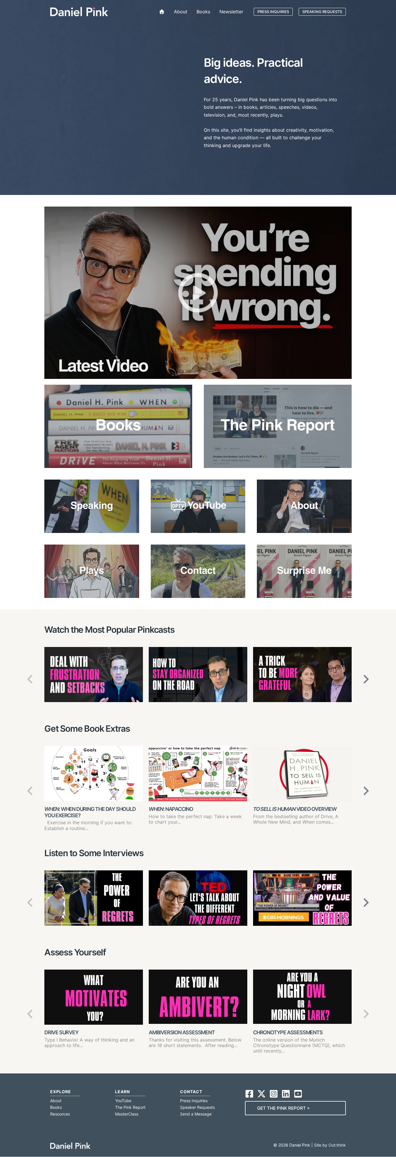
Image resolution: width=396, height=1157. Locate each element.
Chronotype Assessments (288, 1032)
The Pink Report (130, 1107)
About (55, 1100)
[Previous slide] (30, 679)
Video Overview (295, 809)
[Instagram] (273, 1093)
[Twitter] (261, 1093)
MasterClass (126, 1113)
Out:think (337, 1144)
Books (56, 1107)
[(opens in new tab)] (278, 426)
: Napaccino (171, 809)
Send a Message (196, 1113)
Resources (60, 1113)
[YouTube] (298, 1093)
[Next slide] (365, 679)
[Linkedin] (285, 1093)
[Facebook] (249, 1093)
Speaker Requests (197, 1107)
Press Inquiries (194, 1100)
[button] (273, 12)
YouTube (123, 1100)
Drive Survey (61, 1032)
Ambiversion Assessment (182, 1032)
